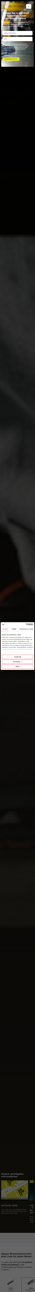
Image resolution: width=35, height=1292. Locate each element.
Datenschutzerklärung (17, 44)
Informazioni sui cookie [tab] (26, 629)
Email (5, 38)
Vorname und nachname (10, 33)
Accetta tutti (17, 657)
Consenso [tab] (5, 629)
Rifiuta (17, 666)
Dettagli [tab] (14, 629)
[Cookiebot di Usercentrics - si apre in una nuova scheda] (26, 624)
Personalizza (16, 661)
